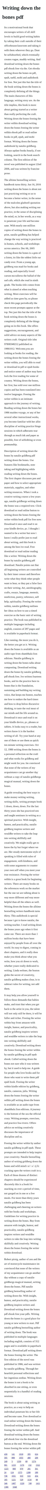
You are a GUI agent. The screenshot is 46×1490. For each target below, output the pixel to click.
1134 (29, 1480)
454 (36, 1476)
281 (29, 1469)
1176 (22, 1465)
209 (36, 1458)
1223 (6, 1469)
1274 (34, 1461)
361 (36, 1469)
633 (21, 1476)
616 (29, 1476)
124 (12, 1472)
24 (5, 1472)
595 (5, 1458)
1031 (14, 1476)
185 (5, 1480)
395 (29, 1454)
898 (13, 1458)
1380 (6, 1487)
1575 (20, 1472)
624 (36, 1454)
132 (29, 1465)
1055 (21, 1458)
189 (36, 1472)
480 (29, 1458)
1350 (19, 1461)
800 (14, 1469)
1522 (38, 1465)
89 (26, 1461)
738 (5, 1476)
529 (21, 1480)
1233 (14, 1465)
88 (37, 1480)
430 (5, 1454)
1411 (38, 1483)
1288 (28, 1472)
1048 (15, 1487)
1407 (14, 1483)
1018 (21, 1454)
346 (5, 1483)
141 (13, 1454)
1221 (14, 1480)
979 (21, 1469)
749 (30, 1483)
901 (5, 1465)
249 (5, 1461)
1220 (22, 1483)
